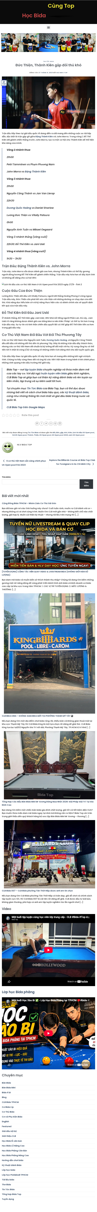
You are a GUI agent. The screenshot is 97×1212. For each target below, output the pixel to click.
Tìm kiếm (6, 477)
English (5, 1121)
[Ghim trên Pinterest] (55, 424)
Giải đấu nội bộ (9, 1131)
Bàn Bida (6, 1082)
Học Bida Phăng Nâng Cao (15, 1155)
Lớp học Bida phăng (18, 992)
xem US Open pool (76, 435)
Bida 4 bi (6, 1092)
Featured (6, 1126)
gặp (61, 432)
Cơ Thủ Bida (8, 1111)
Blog (4, 1097)
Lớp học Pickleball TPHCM (15, 1174)
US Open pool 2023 (60, 435)
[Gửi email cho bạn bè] (51, 424)
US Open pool (45, 435)
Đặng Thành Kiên (44, 136)
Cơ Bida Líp (8, 1107)
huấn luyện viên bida (54, 373)
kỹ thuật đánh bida (77, 392)
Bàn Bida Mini (8, 1087)
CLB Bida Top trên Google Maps (26, 407)
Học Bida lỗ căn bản (12, 1141)
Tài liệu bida (8, 1179)
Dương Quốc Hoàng (19, 208)
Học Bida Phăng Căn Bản (14, 1150)
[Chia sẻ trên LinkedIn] (60, 424)
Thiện (36, 435)
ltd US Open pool (19, 435)
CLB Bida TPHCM (10, 1102)
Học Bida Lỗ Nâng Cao (13, 1145)
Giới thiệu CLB (9, 1136)
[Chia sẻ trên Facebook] (42, 424)
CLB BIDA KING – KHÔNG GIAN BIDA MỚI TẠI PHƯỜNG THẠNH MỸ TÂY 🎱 (37, 715)
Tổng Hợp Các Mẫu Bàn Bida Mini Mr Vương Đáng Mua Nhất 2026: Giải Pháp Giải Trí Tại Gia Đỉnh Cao (47, 803)
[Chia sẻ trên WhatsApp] (37, 424)
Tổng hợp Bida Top (11, 1194)
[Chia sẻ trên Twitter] (46, 424)
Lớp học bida (8, 1170)
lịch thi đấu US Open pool (83, 432)
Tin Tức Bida (48, 61)
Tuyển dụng (8, 1199)
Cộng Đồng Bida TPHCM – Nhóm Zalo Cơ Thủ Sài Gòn (29, 503)
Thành (30, 435)
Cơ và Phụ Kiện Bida (12, 1116)
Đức (57, 432)
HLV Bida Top (61, 73)
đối (54, 432)
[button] (48, 27)
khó (65, 432)
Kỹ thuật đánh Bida (11, 1165)
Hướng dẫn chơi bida (12, 1160)
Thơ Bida (6, 1184)
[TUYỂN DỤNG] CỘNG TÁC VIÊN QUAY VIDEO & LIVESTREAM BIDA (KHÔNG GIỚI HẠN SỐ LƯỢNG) (45, 573)
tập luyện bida (33, 369)
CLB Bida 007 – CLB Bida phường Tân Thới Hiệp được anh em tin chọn (37, 890)
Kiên (70, 432)
